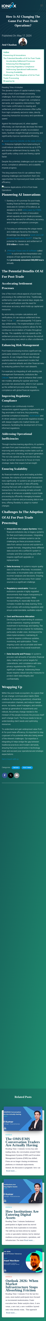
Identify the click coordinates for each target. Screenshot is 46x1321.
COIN (9, 254)
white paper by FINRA (31, 210)
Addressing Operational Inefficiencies (21, 69)
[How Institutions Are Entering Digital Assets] (23, 1192)
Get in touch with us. (10, 759)
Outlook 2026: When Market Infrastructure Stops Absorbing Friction (22, 1285)
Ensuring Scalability (14, 72)
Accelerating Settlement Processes (20, 61)
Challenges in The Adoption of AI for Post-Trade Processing (21, 76)
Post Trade (27, 767)
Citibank (5, 378)
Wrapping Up (8, 81)
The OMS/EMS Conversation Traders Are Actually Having (23, 1142)
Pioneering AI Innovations (14, 55)
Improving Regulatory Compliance (20, 67)
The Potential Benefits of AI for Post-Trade (22, 58)
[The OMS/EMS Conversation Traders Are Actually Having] (23, 1119)
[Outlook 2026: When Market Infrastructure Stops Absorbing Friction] (23, 1261)
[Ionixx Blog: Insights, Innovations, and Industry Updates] (10, 5)
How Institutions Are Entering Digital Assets (22, 1214)
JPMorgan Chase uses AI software (22, 251)
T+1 (14, 320)
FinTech (16, 767)
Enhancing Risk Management (18, 64)
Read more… (11, 1171)
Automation (35, 416)
